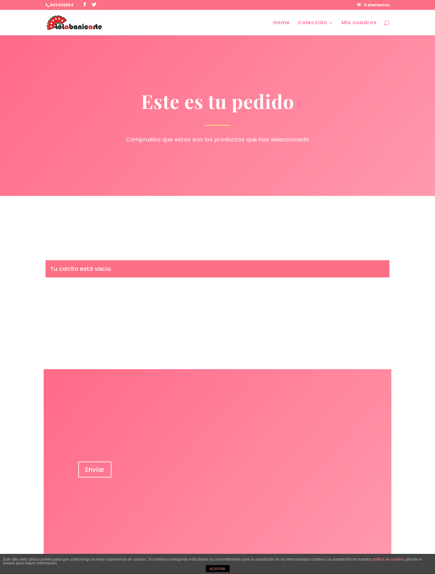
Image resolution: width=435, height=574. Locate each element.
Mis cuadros (359, 23)
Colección (312, 23)
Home (281, 23)
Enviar (94, 469)
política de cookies (388, 559)
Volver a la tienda (81, 296)
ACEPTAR (217, 569)
